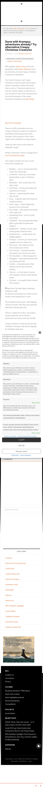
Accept (22, 440)
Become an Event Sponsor (16, 563)
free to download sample (15, 156)
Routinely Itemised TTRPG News (17, 691)
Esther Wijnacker (24, 69)
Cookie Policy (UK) (13, 574)
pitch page (30, 99)
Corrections (9, 678)
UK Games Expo (12, 622)
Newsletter (10, 590)
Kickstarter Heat (12, 585)
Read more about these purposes (27, 436)
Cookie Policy (15, 455)
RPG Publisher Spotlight (15, 606)
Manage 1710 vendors (10, 436)
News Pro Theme (24, 759)
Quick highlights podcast (14, 697)
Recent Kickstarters (12, 701)
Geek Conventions (12, 579)
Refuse (22, 446)
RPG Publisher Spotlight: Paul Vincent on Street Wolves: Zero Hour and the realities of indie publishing (21, 737)
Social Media (10, 611)
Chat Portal (10, 569)
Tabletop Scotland (13, 617)
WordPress (23, 761)
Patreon (9, 595)
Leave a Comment (14, 61)
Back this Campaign (13, 123)
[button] (40, 332)
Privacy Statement (25, 455)
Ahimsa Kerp (21, 67)
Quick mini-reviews (12, 694)
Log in (30, 761)
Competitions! (10, 704)
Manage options (21, 451)
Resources (10, 601)
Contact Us (9, 675)
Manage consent (38, 746)
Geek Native (21, 13)
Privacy (8, 682)
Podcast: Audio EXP (13, 627)
